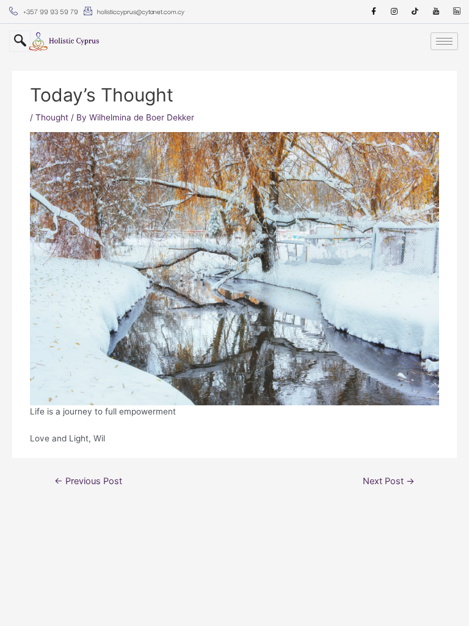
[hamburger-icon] (444, 41)
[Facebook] (374, 11)
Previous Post (88, 481)
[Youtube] (436, 11)
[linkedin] (457, 11)
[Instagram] (394, 11)
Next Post (389, 481)
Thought (51, 117)
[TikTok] (415, 11)
